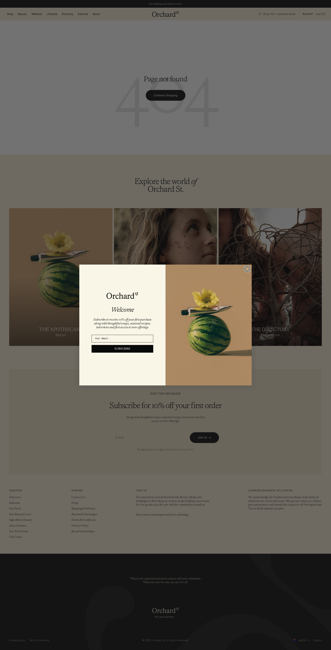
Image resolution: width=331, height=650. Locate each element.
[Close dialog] (247, 269)
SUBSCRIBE (122, 348)
